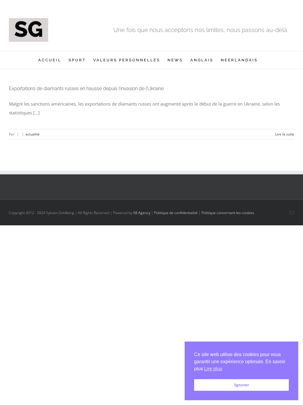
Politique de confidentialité (176, 212)
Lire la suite (284, 134)
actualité (32, 134)
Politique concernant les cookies (228, 212)
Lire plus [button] (213, 368)
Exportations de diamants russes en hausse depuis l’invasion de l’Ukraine (86, 88)
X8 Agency (141, 212)
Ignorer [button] (241, 384)
